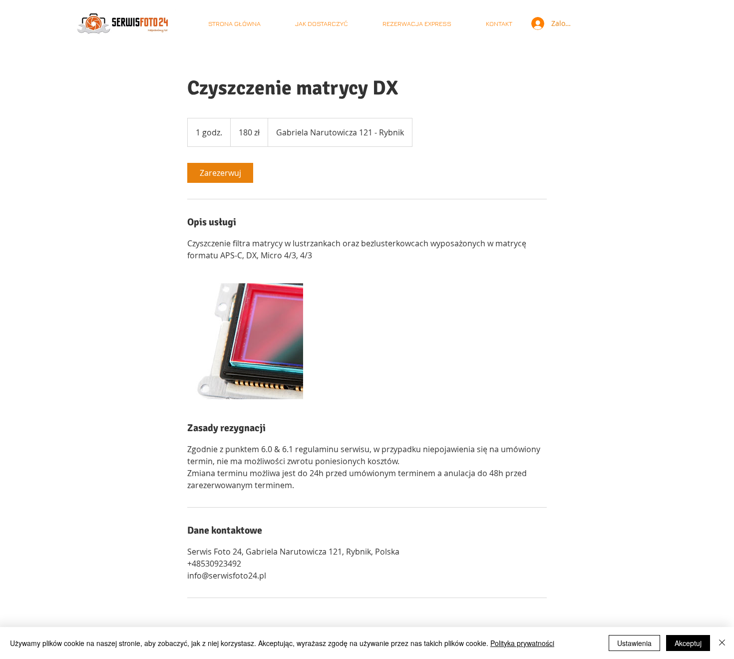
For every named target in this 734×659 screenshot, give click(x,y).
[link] (220, 173)
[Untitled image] (245, 341)
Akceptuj (688, 643)
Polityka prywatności (522, 643)
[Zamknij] (722, 643)
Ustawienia (634, 643)
